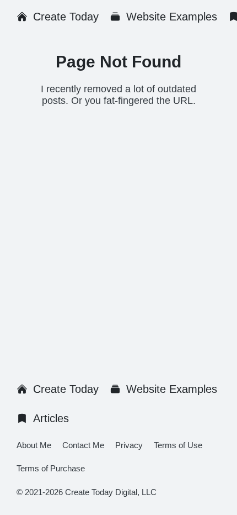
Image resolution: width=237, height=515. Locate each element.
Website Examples (171, 16)
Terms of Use (178, 445)
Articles (51, 418)
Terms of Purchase (51, 468)
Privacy (129, 445)
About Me (34, 445)
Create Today (66, 16)
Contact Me (83, 445)
